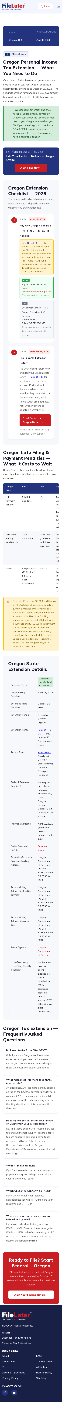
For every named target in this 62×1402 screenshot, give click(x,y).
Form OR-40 (36, 376)
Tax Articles (9, 1361)
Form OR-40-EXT (30, 243)
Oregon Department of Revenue (44, 951)
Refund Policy (44, 1372)
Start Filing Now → (31, 167)
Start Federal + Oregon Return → (33, 420)
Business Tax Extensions (16, 1337)
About (5, 1355)
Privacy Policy (10, 1378)
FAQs (39, 1355)
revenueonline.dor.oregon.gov (37, 291)
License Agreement (13, 1372)
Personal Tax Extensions (16, 1343)
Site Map (41, 1378)
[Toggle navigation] (58, 5)
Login (47, 6)
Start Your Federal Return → (31, 1294)
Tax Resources (44, 1361)
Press (5, 1367)
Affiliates (41, 1367)
